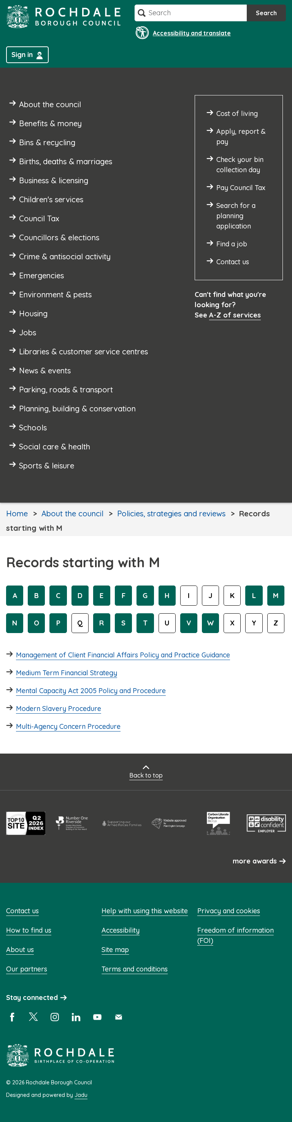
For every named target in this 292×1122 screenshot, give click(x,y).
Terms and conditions (135, 969)
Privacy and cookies (228, 910)
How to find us (28, 930)
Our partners (26, 969)
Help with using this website (145, 910)
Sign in (22, 54)
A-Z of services (235, 315)
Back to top (146, 775)
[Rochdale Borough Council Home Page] (63, 17)
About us (20, 949)
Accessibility (121, 930)
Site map (115, 949)
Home (17, 513)
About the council (72, 513)
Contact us (22, 910)
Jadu (81, 1095)
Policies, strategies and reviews (171, 513)
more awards (255, 861)
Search (266, 13)
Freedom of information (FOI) (235, 935)
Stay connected (32, 997)
